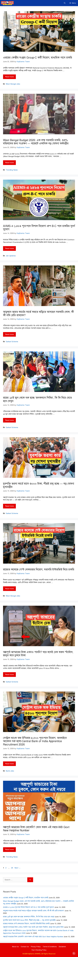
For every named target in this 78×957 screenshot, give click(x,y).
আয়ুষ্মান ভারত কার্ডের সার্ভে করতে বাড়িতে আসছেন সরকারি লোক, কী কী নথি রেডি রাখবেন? (38, 313)
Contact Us (25, 947)
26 (12, 868)
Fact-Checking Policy (39, 950)
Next (18, 868)
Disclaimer (62, 947)
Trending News (12, 170)
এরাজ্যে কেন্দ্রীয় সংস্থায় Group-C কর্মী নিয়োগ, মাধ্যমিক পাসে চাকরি (37, 57)
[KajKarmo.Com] (7, 3)
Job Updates (11, 256)
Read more (9, 77)
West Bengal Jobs (13, 84)
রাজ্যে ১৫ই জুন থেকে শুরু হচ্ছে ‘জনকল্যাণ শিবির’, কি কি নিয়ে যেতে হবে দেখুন (37, 399)
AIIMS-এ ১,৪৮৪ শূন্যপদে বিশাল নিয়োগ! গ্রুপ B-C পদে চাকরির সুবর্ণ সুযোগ (39, 227)
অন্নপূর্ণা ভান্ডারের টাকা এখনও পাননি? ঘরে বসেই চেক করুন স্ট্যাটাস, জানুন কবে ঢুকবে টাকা (38, 653)
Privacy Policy (36, 947)
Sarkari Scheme (12, 342)
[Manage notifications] (73, 953)
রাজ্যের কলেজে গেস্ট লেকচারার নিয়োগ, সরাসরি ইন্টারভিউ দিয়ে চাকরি (38, 569)
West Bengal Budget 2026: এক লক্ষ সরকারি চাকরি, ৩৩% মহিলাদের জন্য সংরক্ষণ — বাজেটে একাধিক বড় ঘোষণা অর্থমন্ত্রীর (35, 141)
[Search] (30, 879)
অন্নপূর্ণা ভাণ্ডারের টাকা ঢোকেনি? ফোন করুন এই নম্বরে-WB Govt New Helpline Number (36, 828)
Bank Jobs (10, 771)
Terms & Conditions (50, 947)
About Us (15, 947)
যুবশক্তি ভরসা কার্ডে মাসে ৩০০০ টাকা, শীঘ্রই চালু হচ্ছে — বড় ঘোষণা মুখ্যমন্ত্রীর (38, 485)
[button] (64, 3)
